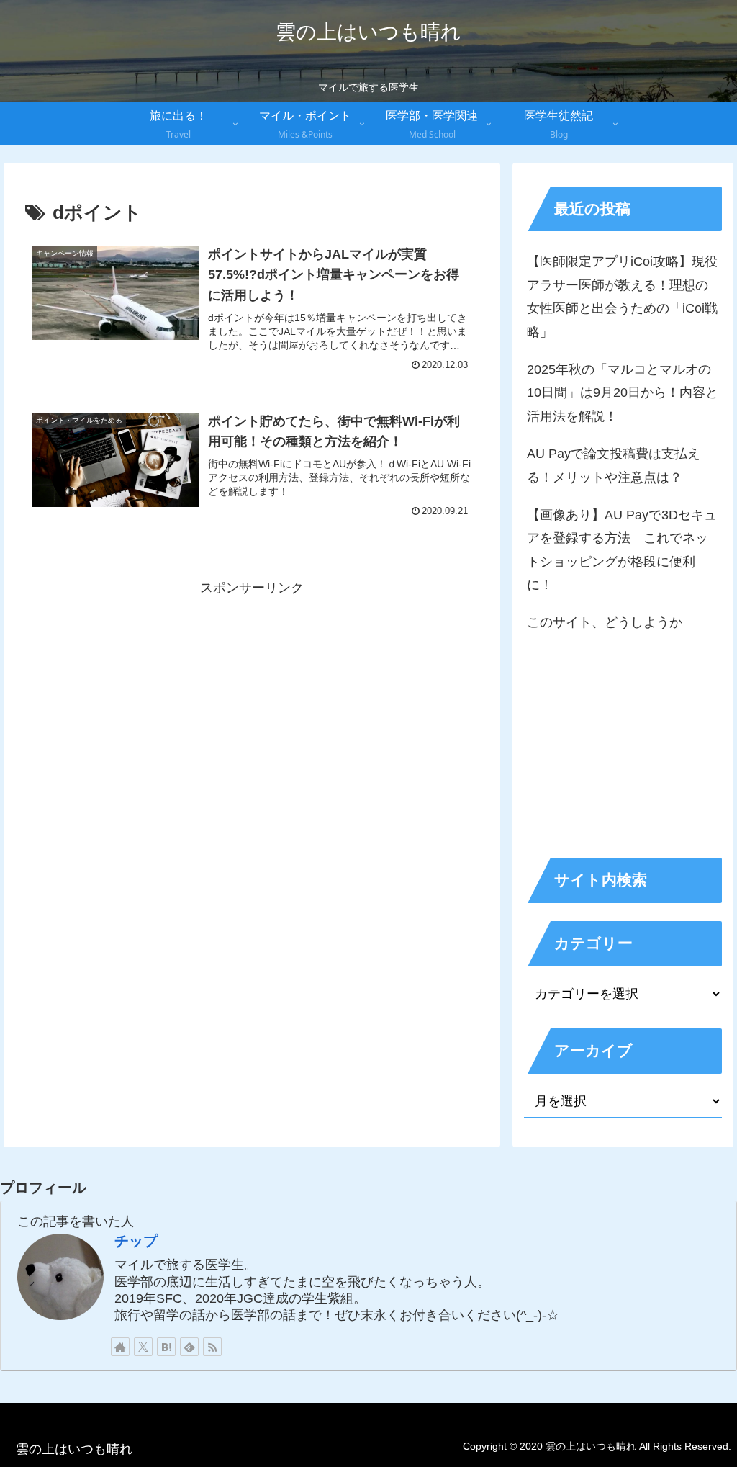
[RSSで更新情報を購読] (212, 1346)
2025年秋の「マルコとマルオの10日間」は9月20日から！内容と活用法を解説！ (622, 392)
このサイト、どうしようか (604, 622)
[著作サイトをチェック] (120, 1346)
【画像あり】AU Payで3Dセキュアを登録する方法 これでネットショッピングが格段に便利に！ (622, 550)
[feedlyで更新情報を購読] (189, 1346)
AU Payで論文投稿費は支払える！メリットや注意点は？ (613, 465)
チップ (136, 1241)
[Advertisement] (252, 701)
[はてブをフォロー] (166, 1346)
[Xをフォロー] (143, 1346)
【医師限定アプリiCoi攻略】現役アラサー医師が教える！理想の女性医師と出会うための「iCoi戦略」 (622, 296)
